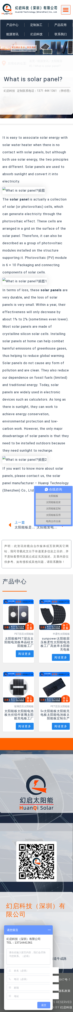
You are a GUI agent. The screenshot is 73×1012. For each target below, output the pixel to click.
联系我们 (61, 34)
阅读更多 (24, 653)
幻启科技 (36, 34)
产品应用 (60, 25)
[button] (66, 10)
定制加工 (36, 25)
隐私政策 (64, 990)
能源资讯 (12, 34)
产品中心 (12, 25)
